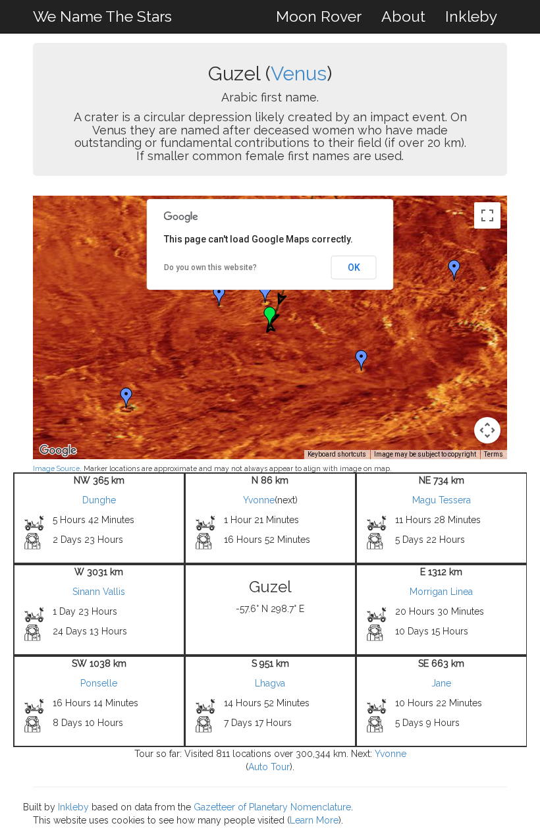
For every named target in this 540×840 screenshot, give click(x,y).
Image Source (56, 468)
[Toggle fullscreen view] (487, 215)
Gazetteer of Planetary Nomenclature (272, 807)
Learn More (314, 820)
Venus (299, 73)
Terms (493, 454)
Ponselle (98, 683)
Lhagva (270, 683)
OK (354, 267)
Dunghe (99, 500)
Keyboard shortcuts (337, 454)
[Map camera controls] (487, 430)
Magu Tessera (441, 500)
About (403, 16)
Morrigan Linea (441, 591)
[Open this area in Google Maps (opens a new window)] (58, 450)
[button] (219, 296)
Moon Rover (319, 16)
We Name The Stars (102, 16)
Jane (441, 683)
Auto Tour (269, 767)
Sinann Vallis (98, 591)
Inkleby (471, 16)
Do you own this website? (210, 267)
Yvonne (259, 500)
